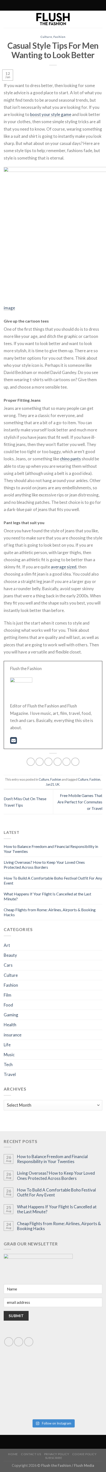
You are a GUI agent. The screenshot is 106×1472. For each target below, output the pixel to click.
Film (7, 995)
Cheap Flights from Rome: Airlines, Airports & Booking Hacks (59, 1226)
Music (9, 1054)
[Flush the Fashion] (53, 19)
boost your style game (50, 114)
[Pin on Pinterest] (66, 762)
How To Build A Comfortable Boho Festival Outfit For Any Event (56, 1192)
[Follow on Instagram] (37, 5)
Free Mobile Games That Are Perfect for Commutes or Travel (79, 801)
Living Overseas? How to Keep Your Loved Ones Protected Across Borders (44, 864)
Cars (8, 965)
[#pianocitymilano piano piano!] (28, 1373)
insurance (12, 1034)
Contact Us (31, 1454)
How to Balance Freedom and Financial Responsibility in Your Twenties (52, 1159)
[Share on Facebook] (39, 762)
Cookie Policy (84, 1454)
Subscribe (53, 1458)
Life (7, 1044)
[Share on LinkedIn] (75, 762)
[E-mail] (13, 741)
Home (13, 1454)
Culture (46, 36)
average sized (63, 566)
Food (8, 1004)
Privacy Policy (56, 1454)
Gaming (11, 1014)
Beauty (10, 955)
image (9, 307)
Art (7, 945)
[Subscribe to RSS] (42, 5)
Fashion (59, 36)
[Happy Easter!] (28, 1401)
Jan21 (50, 784)
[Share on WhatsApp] (31, 762)
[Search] (31, 5)
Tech (8, 1064)
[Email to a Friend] (57, 762)
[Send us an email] (18, 1341)
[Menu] (74, 5)
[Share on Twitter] (48, 762)
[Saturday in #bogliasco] (77, 1373)
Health (10, 1024)
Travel (10, 1074)
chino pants (70, 458)
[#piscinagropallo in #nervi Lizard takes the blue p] (77, 1401)
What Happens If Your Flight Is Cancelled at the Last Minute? (57, 1209)
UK (57, 784)
